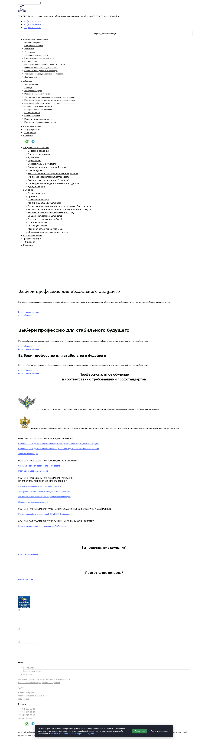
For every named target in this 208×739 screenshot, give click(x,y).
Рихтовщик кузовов (32, 116)
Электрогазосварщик (33, 91)
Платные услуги (30, 61)
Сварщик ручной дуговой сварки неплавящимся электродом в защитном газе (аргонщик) (58, 448)
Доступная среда (31, 77)
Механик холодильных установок (37, 94)
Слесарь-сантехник (32, 113)
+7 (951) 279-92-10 (32, 28)
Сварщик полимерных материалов (38, 106)
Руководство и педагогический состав (39, 58)
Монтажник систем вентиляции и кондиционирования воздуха (49, 100)
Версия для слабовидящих (105, 34)
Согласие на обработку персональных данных (39, 683)
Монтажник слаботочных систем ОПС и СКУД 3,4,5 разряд (44, 514)
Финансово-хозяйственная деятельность (41, 68)
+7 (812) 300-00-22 (32, 21)
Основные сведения (32, 43)
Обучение (27, 81)
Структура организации (33, 46)
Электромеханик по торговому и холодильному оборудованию (49, 97)
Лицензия (30, 132)
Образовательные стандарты (36, 55)
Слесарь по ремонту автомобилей (38, 110)
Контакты (28, 136)
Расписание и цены (32, 126)
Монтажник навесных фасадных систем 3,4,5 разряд (42, 526)
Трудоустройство (31, 129)
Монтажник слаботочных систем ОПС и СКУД (42, 103)
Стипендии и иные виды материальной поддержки (44, 74)
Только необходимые (159, 731)
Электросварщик (31, 84)
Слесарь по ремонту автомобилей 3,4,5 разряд (39, 466)
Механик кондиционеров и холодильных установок (39, 486)
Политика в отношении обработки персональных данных (44, 679)
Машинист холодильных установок (38, 119)
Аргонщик (28, 88)
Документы (29, 49)
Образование (29, 52)
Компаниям (28, 668)
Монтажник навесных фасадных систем (40, 122)
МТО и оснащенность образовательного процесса (44, 64)
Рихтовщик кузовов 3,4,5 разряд (33, 471)
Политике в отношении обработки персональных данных (72, 734)
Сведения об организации (35, 39)
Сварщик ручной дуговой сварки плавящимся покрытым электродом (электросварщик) (58, 443)
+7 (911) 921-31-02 (32, 24)
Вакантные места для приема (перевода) (41, 71)
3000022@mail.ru (25, 718)
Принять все (140, 731)
